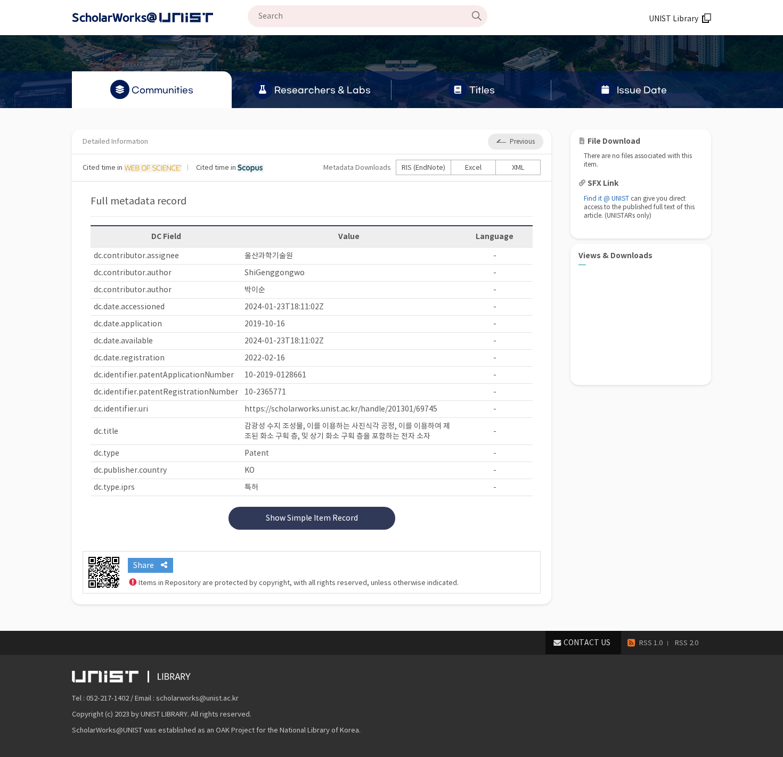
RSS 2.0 (686, 642)
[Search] (476, 16)
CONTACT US (587, 642)
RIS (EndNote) (423, 167)
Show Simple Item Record (312, 518)
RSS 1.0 (651, 642)
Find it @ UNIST (606, 198)
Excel (473, 167)
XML (518, 167)
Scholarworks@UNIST (160, 17)
